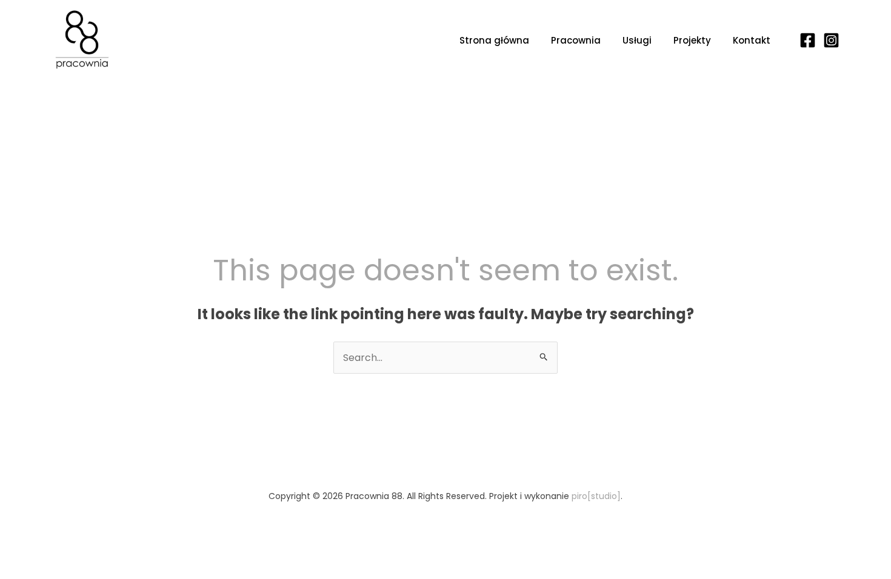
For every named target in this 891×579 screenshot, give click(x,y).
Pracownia (576, 40)
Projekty (692, 40)
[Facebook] (807, 40)
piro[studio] (596, 496)
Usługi (637, 40)
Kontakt (751, 40)
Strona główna (494, 40)
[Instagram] (831, 40)
